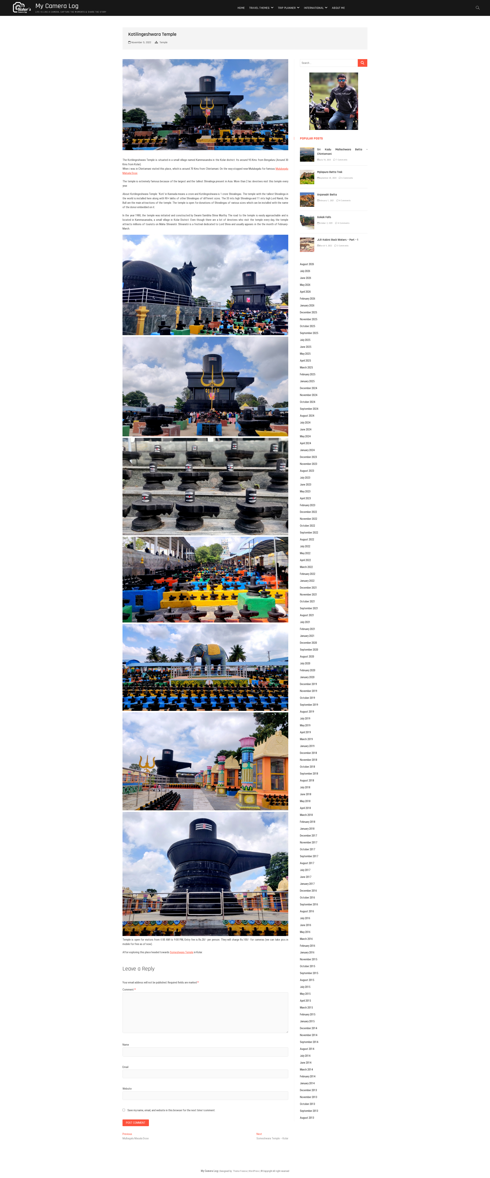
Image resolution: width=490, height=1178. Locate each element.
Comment (129, 989)
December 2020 (308, 642)
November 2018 (308, 760)
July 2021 (305, 622)
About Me (338, 8)
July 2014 (305, 1055)
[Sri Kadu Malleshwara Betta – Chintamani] (307, 149)
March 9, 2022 (325, 245)
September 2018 (309, 773)
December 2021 (308, 587)
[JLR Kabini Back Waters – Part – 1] (307, 239)
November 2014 (308, 1035)
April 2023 (305, 498)
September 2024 (309, 409)
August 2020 (307, 656)
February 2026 (307, 298)
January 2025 (307, 381)
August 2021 (307, 615)
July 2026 (305, 271)
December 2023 (308, 457)
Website (127, 1088)
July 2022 (305, 546)
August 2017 (307, 863)
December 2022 (308, 512)
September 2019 (309, 704)
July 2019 (305, 718)
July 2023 (305, 477)
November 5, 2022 (141, 42)
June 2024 (305, 429)
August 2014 (307, 1049)
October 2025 (307, 326)
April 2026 (305, 291)
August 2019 (307, 711)
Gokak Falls (324, 217)
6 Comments (347, 178)
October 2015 (307, 966)
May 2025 (305, 353)
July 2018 (305, 787)
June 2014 (305, 1062)
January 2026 (307, 305)
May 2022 (305, 553)
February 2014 (307, 1076)
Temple (163, 42)
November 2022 (308, 519)
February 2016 (307, 945)
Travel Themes (259, 8)
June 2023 (305, 484)
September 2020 (309, 649)
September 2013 (309, 1111)
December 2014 (308, 1028)
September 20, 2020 (327, 178)
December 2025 (308, 312)
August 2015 (307, 980)
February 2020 (307, 670)
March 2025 (306, 367)
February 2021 (307, 629)
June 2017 (305, 877)
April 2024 (305, 443)
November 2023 (308, 464)
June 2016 (305, 925)
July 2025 (305, 340)
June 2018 (305, 794)
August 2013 (307, 1117)
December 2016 (308, 890)
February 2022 (307, 574)
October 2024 (307, 402)
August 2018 (307, 780)
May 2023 (305, 491)
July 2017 (305, 870)
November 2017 (308, 842)
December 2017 (308, 835)
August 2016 (307, 911)
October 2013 (307, 1104)
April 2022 (305, 560)
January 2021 (307, 636)
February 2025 (307, 374)
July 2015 (305, 987)
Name (125, 1044)
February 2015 (307, 1014)
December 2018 (308, 753)
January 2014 (307, 1083)
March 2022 (306, 567)
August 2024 (307, 415)
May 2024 (305, 436)
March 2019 (306, 739)
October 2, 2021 (326, 223)
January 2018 (307, 828)
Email (125, 1067)
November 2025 (308, 319)
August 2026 (307, 264)
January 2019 (307, 746)
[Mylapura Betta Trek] (307, 172)
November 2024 (308, 395)
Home (241, 8)
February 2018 (307, 822)
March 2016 (306, 939)
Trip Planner (287, 8)
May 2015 (305, 994)
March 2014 (306, 1069)
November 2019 (308, 691)
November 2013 (308, 1097)
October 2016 (307, 897)
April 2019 (305, 732)
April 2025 (305, 360)
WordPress (254, 1171)
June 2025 (305, 347)
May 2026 (305, 285)
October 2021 (307, 601)
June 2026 (305, 278)
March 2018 (306, 815)
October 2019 (307, 698)
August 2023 (307, 471)
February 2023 (307, 505)
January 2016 (307, 952)
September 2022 (309, 532)
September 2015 (309, 973)
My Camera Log (56, 6)
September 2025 (309, 333)
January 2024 (307, 450)
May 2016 (305, 932)
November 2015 (308, 959)
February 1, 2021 (326, 200)
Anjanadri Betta (327, 195)
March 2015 (306, 1007)
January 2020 (307, 677)
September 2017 (309, 856)
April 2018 (305, 808)
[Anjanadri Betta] (307, 194)
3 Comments (342, 245)
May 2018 (305, 801)
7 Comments (341, 160)
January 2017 (307, 884)
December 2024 (308, 388)
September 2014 (309, 1042)
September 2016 (309, 904)
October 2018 (307, 766)
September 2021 (309, 608)
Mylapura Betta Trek (329, 172)
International (314, 8)
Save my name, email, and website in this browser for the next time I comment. (171, 1110)
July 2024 (305, 422)
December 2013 (308, 1090)
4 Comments (345, 200)
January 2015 (307, 1021)
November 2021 (308, 594)
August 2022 (307, 539)
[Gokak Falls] (307, 217)
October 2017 (307, 849)
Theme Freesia (240, 1171)
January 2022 (307, 580)
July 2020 (305, 663)
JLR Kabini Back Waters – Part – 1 (337, 240)
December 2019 (308, 684)
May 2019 (305, 725)
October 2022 (307, 525)
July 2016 (305, 918)
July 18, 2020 (325, 160)
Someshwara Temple (181, 952)
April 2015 (305, 1000)
